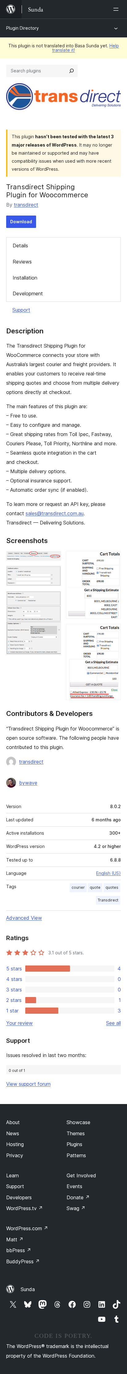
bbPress (18, 1250)
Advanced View (24, 918)
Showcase (78, 1122)
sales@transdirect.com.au (55, 513)
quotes (111, 887)
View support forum (28, 1084)
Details (20, 245)
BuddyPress (23, 1261)
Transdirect (108, 900)
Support (21, 310)
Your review (19, 1023)
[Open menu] (117, 9)
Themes (76, 1133)
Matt (14, 1239)
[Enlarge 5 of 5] (112, 632)
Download (21, 221)
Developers (19, 1197)
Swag (76, 1208)
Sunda (28, 1289)
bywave (28, 783)
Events (74, 1186)
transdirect (26, 205)
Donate (78, 1197)
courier (78, 887)
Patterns (76, 1155)
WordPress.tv (24, 1208)
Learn (12, 1175)
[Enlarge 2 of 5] (53, 574)
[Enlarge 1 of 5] (53, 559)
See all (113, 1023)
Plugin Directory (22, 28)
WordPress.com (27, 1228)
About (13, 1122)
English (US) (108, 873)
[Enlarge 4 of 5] (112, 559)
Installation (25, 278)
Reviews (22, 262)
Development (28, 293)
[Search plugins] (71, 71)
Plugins (74, 1144)
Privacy (14, 1155)
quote (95, 887)
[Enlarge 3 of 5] (53, 599)
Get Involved (81, 1175)
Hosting (15, 1144)
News (12, 1133)
